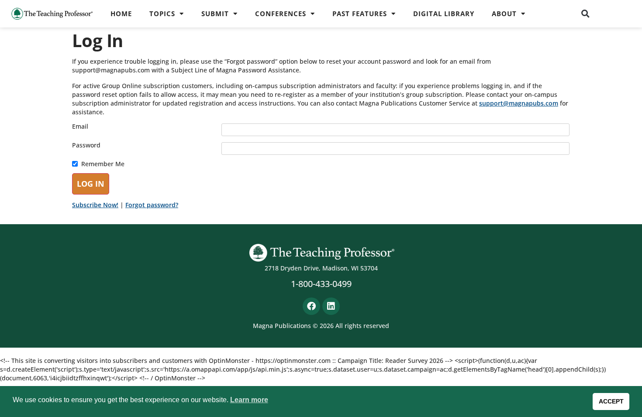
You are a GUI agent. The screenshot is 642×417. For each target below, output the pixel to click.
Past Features (359, 13)
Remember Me (102, 164)
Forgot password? (151, 205)
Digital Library (443, 13)
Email (80, 126)
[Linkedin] (331, 306)
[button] (585, 13)
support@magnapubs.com (518, 103)
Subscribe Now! (95, 205)
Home (121, 13)
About (504, 13)
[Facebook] (311, 306)
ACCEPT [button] (611, 401)
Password (86, 145)
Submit (215, 13)
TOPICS (162, 13)
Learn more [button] (249, 399)
